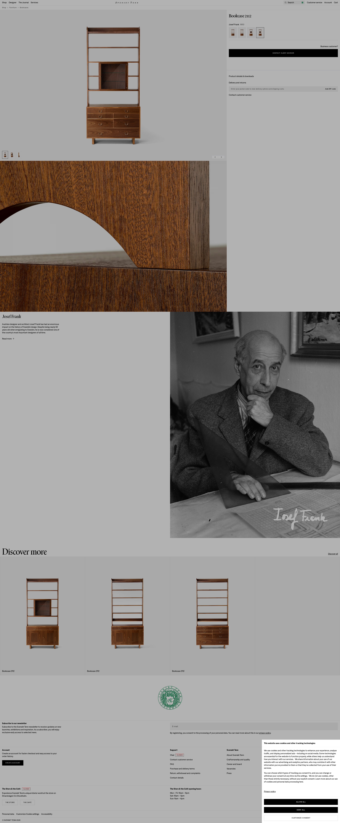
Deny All (301, 810)
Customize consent (301, 818)
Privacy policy (270, 791)
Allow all (301, 802)
